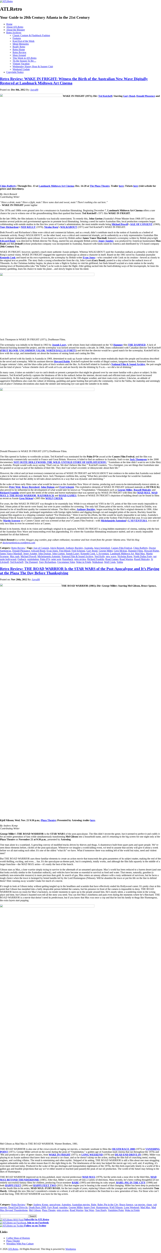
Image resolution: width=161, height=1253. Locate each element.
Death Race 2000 (37, 1207)
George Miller (106, 550)
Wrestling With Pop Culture (20, 1243)
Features (17, 38)
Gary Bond (91, 550)
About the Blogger (15, 29)
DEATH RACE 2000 (123, 1149)
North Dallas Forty (142, 556)
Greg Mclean (120, 550)
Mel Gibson (35, 1210)
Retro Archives (13, 32)
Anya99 (34, 89)
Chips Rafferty (140, 548)
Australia (88, 548)
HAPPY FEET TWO (44, 1185)
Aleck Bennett (57, 548)
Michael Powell (28, 556)
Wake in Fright (83, 562)
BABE (75, 1182)
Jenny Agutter (30, 553)
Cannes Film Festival (121, 548)
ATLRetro (13, 1249)
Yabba (120, 562)
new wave (111, 556)
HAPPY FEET (13, 1185)
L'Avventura (102, 553)
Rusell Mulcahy (142, 559)
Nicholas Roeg (124, 556)
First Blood (64, 550)
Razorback (67, 559)
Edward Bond (38, 550)
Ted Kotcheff (16, 562)
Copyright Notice (15, 72)
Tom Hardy (101, 1210)
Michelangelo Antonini (48, 556)
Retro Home (19, 49)
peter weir (56, 559)
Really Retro (19, 46)
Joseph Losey (72, 553)
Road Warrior (126, 559)
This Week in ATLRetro (24, 58)
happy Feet (89, 1207)
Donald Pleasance (21, 550)
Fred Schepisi (78, 550)
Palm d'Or (45, 559)
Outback (21, 559)
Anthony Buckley (74, 548)
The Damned (31, 562)
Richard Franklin (95, 559)
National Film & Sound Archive (77, 556)
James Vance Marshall (11, 553)
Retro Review (19, 52)
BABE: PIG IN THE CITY (131, 1182)
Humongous (102, 1207)
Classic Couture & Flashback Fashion (31, 35)
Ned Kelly (99, 556)
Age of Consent (41, 548)
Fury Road (52, 1207)
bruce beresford (102, 548)
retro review (80, 559)
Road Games (111, 559)
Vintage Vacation (21, 63)
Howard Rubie (151, 550)
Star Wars (89, 1210)
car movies (139, 1204)
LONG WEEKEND (92, 1154)
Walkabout (97, 562)
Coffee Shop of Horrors (18, 1238)
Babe (93, 1204)
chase (149, 1204)
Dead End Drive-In (18, 1207)
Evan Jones (52, 550)
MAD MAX (88, 1177)
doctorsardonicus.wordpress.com (19, 542)
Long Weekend (131, 1207)
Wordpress (70, 1249)
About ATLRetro (14, 27)
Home (9, 24)
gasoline (63, 1207)
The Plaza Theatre (100, 186)
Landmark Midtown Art (122, 553)
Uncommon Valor (66, 562)
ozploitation (33, 559)
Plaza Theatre (49, 1210)
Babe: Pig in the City (107, 1204)
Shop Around (19, 55)
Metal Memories (21, 44)
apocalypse (54, 1204)
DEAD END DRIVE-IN (128, 1154)
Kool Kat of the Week (23, 41)
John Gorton (58, 553)
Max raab (14, 556)
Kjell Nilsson (116, 1207)
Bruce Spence (126, 1204)
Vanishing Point (116, 1210)
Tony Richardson (47, 562)
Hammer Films (135, 550)
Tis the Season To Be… (24, 60)
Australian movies (81, 1204)
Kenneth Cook (87, 553)
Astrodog (66, 1204)
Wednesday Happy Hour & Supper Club (33, 66)
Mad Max (140, 553)
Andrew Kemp (40, 1204)
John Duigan (44, 553)
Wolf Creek (110, 562)
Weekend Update (21, 69)
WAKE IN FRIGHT (59, 1154)
